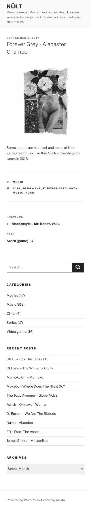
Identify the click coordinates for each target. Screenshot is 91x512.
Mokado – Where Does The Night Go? (36, 386)
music (18, 192)
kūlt (15, 6)
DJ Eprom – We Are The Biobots (31, 414)
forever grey (55, 188)
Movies (12, 295)
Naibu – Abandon (20, 423)
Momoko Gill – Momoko (25, 377)
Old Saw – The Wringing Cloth (30, 368)
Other (11, 314)
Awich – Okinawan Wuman (27, 405)
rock (30, 192)
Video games (17, 332)
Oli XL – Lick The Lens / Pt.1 (28, 359)
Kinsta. (61, 500)
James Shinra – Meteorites (27, 441)
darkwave (32, 188)
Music (18, 182)
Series (12, 323)
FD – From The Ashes (23, 432)
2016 (17, 188)
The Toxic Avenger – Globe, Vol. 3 (32, 396)
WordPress (32, 500)
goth (73, 188)
